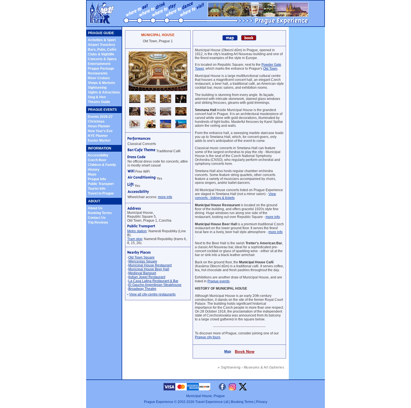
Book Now (244, 351)
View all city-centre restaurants (152, 294)
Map (227, 351)
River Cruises (99, 78)
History (94, 170)
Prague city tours (207, 337)
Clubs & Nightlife (101, 54)
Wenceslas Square (142, 261)
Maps (92, 174)
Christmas (96, 121)
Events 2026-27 (100, 117)
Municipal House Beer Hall (148, 269)
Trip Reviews (98, 222)
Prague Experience (158, 402)
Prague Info (97, 179)
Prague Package (101, 69)
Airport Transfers (101, 45)
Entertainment (99, 64)
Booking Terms (100, 213)
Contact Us (97, 218)
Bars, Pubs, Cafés (102, 49)
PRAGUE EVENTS (102, 110)
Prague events (218, 281)
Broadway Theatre (142, 289)
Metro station (137, 231)
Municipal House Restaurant (150, 265)
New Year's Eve (100, 131)
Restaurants (98, 73)
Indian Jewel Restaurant (146, 277)
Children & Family (102, 165)
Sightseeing (97, 88)
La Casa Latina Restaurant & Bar (153, 281)
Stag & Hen (97, 97)
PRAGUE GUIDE (101, 33)
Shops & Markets (101, 83)
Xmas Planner (99, 126)
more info (165, 197)
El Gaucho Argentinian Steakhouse (154, 285)
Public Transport (101, 184)
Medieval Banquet (142, 273)
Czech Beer (97, 160)
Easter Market (99, 140)
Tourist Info (96, 189)
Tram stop (134, 239)
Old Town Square (141, 257)
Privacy (261, 402)
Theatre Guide (99, 102)
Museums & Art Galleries (264, 367)
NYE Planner (98, 136)
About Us (95, 208)
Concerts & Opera (102, 59)
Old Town (270, 69)
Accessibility (98, 155)
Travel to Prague (101, 193)
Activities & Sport (102, 40)
